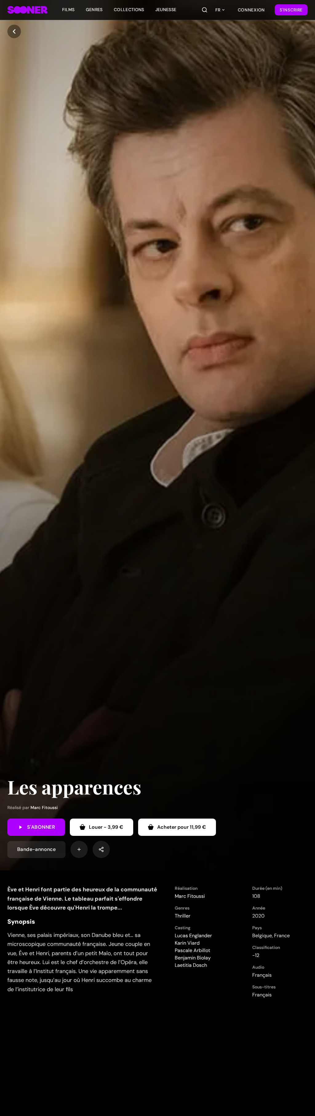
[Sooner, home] (27, 10)
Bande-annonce (36, 849)
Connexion (251, 10)
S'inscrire (291, 10)
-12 (255, 955)
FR (217, 10)
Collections (129, 9)
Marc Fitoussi (44, 807)
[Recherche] (204, 10)
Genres (94, 9)
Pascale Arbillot (192, 950)
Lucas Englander (193, 935)
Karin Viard (187, 943)
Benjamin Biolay (193, 958)
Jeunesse (166, 9)
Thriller (182, 916)
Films (68, 9)
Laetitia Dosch (191, 965)
